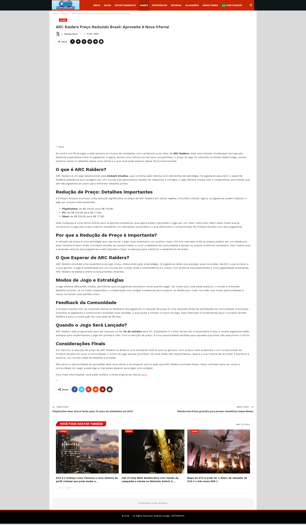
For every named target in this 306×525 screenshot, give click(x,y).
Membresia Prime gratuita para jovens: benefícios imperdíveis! (215, 411)
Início (96, 5)
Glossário (192, 5)
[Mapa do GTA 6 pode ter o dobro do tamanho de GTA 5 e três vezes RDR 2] (218, 452)
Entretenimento (125, 5)
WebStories (210, 5)
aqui (144, 374)
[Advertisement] (151, 96)
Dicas (107, 5)
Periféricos (159, 5)
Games (144, 5)
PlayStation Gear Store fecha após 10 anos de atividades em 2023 (93, 411)
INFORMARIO (177, 516)
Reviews (176, 5)
